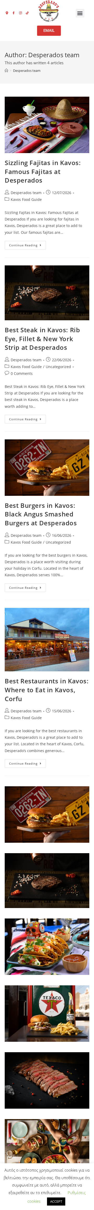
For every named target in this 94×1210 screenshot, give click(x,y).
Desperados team (26, 70)
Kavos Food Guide (26, 199)
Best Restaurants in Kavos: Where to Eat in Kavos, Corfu (47, 690)
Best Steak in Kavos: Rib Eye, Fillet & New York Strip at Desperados (42, 338)
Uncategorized (58, 366)
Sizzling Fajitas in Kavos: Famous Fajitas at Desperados (43, 171)
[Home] (6, 70)
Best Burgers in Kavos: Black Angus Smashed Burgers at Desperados (41, 514)
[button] (80, 13)
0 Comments (22, 373)
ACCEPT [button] (56, 1201)
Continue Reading (27, 244)
